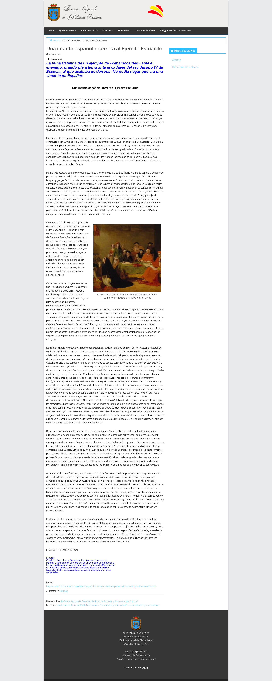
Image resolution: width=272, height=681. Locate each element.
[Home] (51, 40)
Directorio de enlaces (185, 67)
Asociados (123, 30)
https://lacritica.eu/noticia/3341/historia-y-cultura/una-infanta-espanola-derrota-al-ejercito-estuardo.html (101, 586)
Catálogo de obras (145, 30)
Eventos (107, 30)
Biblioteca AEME (89, 30)
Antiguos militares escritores (175, 30)
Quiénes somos (67, 30)
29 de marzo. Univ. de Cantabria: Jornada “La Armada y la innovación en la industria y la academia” (108, 605)
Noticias (64, 591)
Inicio (51, 30)
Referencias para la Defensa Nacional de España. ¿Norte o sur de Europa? (99, 601)
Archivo (176, 59)
